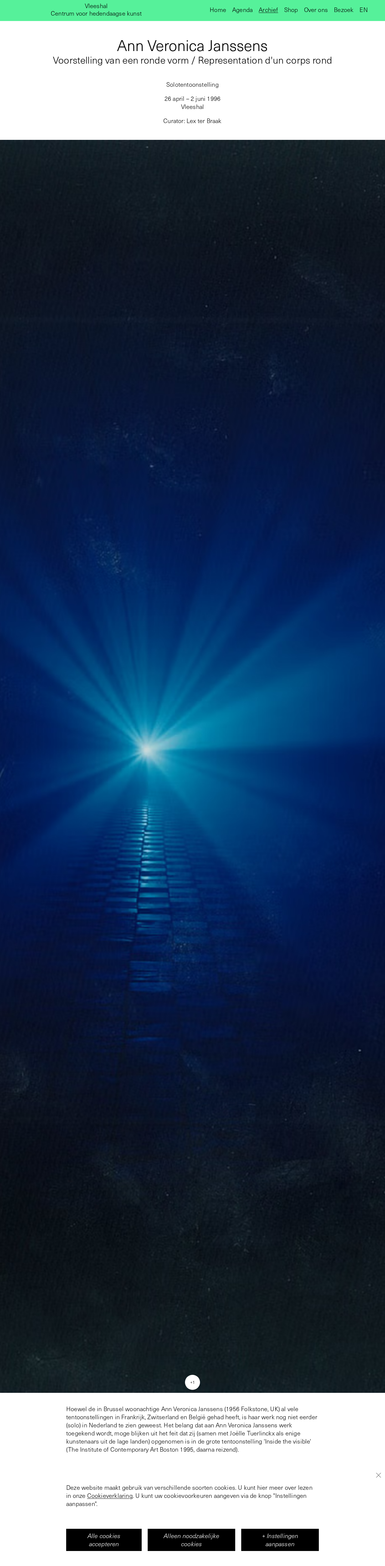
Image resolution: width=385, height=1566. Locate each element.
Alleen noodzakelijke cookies (191, 1539)
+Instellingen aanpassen (280, 1539)
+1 (192, 1382)
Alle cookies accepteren (104, 1539)
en (363, 10)
